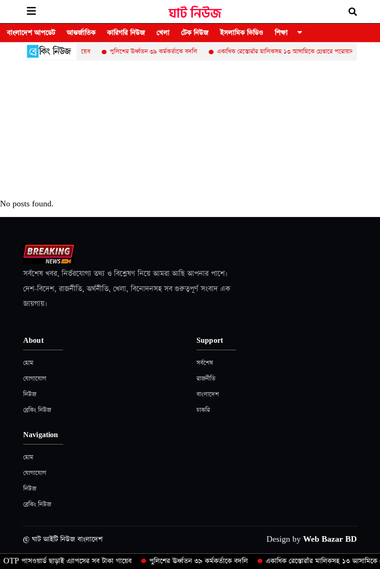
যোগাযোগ (34, 378)
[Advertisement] (190, 130)
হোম (28, 363)
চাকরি (203, 410)
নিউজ (29, 394)
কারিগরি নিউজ (126, 32)
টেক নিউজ (195, 32)
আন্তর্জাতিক (81, 32)
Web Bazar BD (330, 539)
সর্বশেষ (204, 363)
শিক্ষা (281, 32)
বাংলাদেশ (207, 394)
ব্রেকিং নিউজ (37, 410)
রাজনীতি (205, 378)
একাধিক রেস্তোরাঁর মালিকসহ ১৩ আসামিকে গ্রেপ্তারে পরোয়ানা (280, 51)
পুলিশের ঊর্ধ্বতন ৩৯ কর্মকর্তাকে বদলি (147, 51)
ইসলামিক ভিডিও (241, 32)
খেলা (163, 32)
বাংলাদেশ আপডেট (31, 32)
